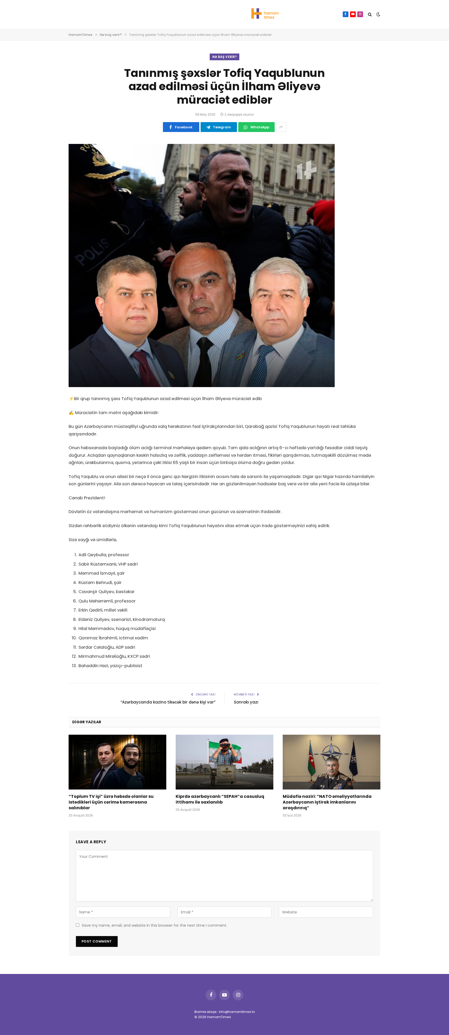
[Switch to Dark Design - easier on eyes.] (377, 14)
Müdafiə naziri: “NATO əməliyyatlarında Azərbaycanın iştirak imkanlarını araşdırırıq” (327, 802)
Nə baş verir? (224, 57)
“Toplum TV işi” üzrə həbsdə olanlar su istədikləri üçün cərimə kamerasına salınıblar (111, 802)
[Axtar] (370, 14)
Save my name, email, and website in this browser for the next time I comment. (154, 925)
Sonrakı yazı (246, 702)
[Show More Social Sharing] (281, 127)
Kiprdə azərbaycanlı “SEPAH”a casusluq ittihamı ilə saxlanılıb (220, 799)
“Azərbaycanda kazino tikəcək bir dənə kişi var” (168, 702)
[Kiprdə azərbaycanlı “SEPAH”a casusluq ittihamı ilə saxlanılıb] (224, 762)
